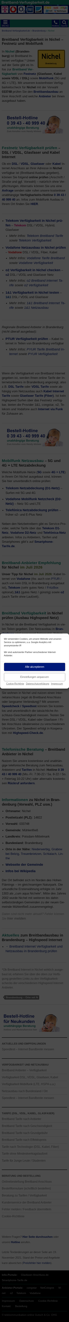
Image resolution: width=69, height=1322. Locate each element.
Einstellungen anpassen (34, 676)
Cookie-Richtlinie (15, 683)
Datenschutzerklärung (37, 683)
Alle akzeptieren (34, 666)
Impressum (57, 683)
